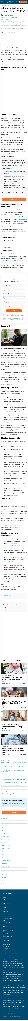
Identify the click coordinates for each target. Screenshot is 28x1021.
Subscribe (14, 812)
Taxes (3, 883)
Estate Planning (6, 845)
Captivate (5, 913)
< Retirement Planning (5, 5)
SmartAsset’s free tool (15, 545)
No (5, 609)
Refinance (4, 872)
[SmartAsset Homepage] (12, 2)
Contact (4, 897)
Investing (4, 857)
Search (4, 907)
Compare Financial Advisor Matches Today (13, 779)
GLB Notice (5, 950)
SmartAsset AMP (6, 916)
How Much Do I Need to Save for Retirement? (14, 788)
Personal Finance (6, 866)
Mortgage (4, 863)
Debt (3, 842)
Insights (4, 851)
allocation (18, 258)
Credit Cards (5, 833)
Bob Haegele (7, 596)
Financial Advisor (6, 848)
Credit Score (5, 836)
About (4, 909)
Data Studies (5, 839)
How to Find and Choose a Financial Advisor (14, 782)
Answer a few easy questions (11, 171)
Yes (5, 607)
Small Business (6, 878)
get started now (12, 562)
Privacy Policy (6, 946)
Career (4, 828)
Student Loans (6, 880)
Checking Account (7, 831)
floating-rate (10, 214)
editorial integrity (12, 21)
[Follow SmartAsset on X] (4, 933)
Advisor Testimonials (7, 918)
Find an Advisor (22, 1)
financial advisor (6, 65)
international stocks (21, 219)
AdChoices (5, 948)
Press (4, 920)
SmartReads (5, 911)
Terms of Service (6, 944)
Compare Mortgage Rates (9, 794)
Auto (3, 825)
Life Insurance (6, 860)
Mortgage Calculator (7, 791)
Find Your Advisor (14, 199)
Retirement (5, 875)
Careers (4, 899)
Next (14, 310)
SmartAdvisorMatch (7, 922)
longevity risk (13, 495)
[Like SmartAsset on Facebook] (4, 931)
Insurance (4, 854)
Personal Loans (6, 869)
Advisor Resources (7, 822)
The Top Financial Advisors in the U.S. (12, 785)
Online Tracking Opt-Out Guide (10, 953)
